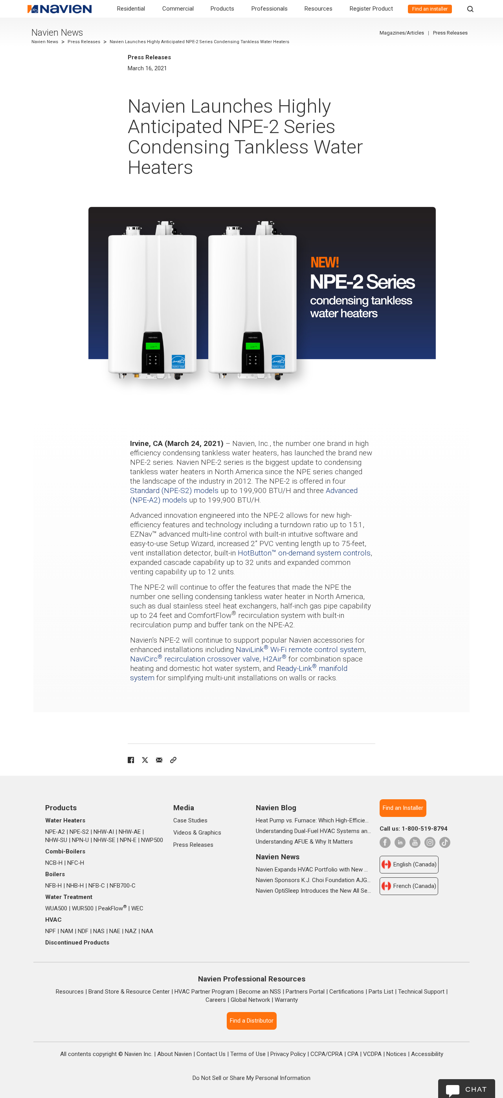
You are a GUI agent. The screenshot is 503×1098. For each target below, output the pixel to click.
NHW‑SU (56, 840)
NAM (67, 931)
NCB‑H (53, 862)
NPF (50, 931)
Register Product (371, 8)
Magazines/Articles (402, 33)
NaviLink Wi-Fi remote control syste (297, 649)
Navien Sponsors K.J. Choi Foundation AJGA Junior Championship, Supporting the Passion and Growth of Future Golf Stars (313, 880)
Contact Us (211, 1054)
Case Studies (190, 820)
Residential (131, 8)
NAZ (131, 931)
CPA (352, 1054)
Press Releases (84, 41)
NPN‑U (80, 840)
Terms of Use (248, 1054)
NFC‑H (75, 862)
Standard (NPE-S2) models (174, 490)
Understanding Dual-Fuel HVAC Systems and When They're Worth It (313, 831)
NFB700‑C (123, 885)
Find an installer (430, 9)
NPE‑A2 (55, 831)
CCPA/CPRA (326, 1054)
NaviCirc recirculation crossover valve (194, 658)
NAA (147, 931)
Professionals (270, 8)
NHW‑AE (130, 831)
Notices (396, 1054)
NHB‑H (75, 885)
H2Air (274, 658)
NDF (83, 931)
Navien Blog (276, 807)
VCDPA (372, 1054)
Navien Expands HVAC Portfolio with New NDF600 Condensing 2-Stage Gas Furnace (313, 869)
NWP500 (152, 840)
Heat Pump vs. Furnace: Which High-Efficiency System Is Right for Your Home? (313, 820)
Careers (216, 999)
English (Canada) (415, 864)
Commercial (178, 8)
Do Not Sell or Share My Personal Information (251, 1078)
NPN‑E (128, 840)
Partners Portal (305, 991)
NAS (99, 931)
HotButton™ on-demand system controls (304, 552)
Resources (318, 8)
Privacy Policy (288, 1054)
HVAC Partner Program (204, 991)
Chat (476, 1089)
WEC (137, 908)
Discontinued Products (77, 942)
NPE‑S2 (79, 831)
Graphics (209, 832)
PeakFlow (112, 908)
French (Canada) (414, 886)
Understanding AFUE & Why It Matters (304, 841)
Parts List (381, 991)
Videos (182, 832)
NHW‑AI (104, 831)
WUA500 (56, 908)
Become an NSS (260, 991)
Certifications (346, 991)
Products (222, 8)
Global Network (250, 999)
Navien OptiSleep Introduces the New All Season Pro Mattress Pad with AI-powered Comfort (313, 890)
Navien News (57, 32)
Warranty (286, 999)
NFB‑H (53, 885)
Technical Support (421, 991)
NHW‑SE (104, 840)
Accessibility (427, 1054)
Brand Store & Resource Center (129, 991)
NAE (114, 931)
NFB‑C (96, 885)
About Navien (174, 1054)
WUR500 (83, 908)
